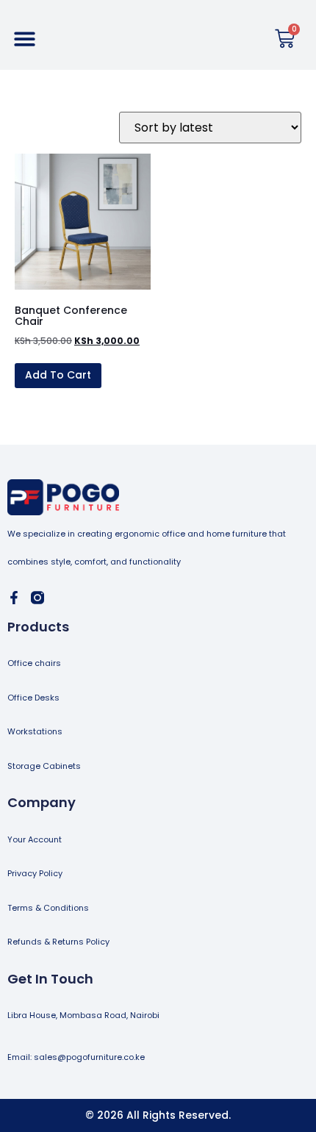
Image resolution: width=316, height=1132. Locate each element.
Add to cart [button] (58, 375)
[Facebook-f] (14, 597)
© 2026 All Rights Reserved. (158, 1115)
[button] (24, 38)
